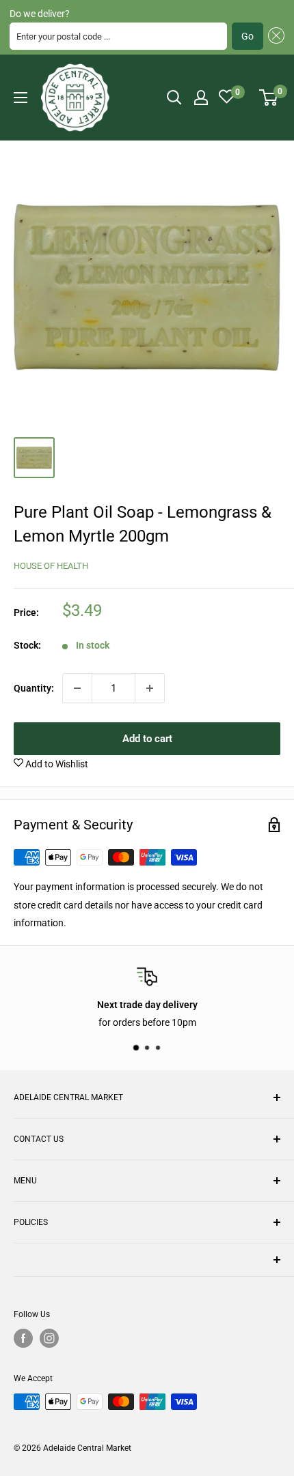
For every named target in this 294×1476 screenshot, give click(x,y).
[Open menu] (20, 97)
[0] (269, 97)
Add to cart (147, 739)
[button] (273, 36)
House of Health (51, 566)
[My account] (201, 97)
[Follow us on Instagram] (49, 1338)
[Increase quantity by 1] (149, 688)
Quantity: (34, 688)
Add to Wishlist (55, 763)
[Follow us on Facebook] (23, 1338)
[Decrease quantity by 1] (77, 688)
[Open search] (174, 97)
